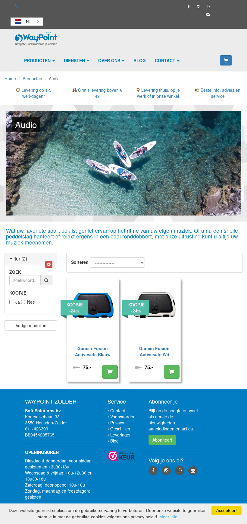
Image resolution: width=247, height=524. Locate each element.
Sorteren (80, 262)
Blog (139, 60)
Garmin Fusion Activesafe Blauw (93, 351)
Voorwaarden (123, 417)
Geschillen (120, 429)
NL (28, 21)
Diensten (75, 60)
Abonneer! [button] (162, 440)
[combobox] (27, 22)
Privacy (117, 423)
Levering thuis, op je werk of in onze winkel (158, 93)
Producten (38, 60)
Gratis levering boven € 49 (99, 93)
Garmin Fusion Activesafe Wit (154, 351)
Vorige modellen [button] (31, 325)
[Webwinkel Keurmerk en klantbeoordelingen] (124, 456)
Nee (31, 302)
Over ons (109, 60)
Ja (17, 302)
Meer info (168, 516)
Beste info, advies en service (219, 93)
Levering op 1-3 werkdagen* (36, 93)
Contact (166, 60)
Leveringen (121, 435)
